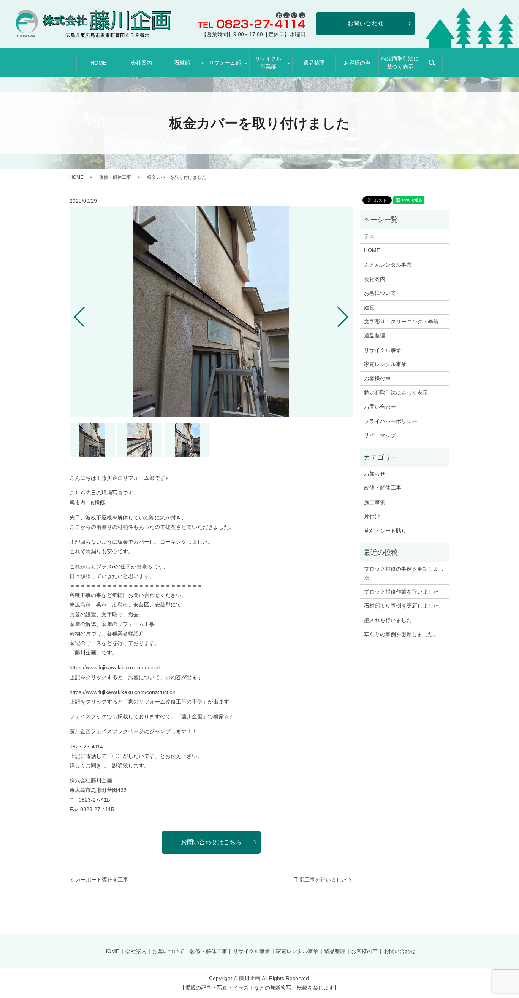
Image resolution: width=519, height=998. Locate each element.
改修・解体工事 (115, 177)
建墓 (369, 307)
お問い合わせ (380, 407)
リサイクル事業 (382, 350)
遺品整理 (313, 63)
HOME (98, 63)
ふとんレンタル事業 (388, 265)
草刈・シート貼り (385, 531)
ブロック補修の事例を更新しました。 (404, 573)
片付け (372, 516)
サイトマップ (380, 435)
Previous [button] (73, 314)
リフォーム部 (225, 63)
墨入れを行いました (388, 620)
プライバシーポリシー (390, 421)
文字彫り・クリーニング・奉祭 (401, 321)
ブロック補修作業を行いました (401, 592)
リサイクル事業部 (268, 63)
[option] (211, 311)
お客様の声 (357, 63)
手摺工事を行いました (320, 880)
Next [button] (349, 314)
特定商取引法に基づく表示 (400, 63)
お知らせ (374, 474)
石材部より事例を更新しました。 (404, 606)
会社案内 (141, 63)
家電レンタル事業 (385, 364)
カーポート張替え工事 (101, 880)
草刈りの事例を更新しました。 (401, 634)
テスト (372, 236)
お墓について (380, 293)
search (432, 63)
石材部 (182, 63)
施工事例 (374, 502)
